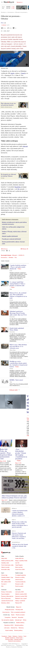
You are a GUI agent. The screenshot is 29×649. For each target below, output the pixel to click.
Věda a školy (12, 350)
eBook (4, 28)
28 (15, 28)
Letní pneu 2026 (19, 591)
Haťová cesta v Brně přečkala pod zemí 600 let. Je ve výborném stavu (18, 346)
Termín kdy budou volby (7, 565)
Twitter (9, 636)
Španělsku (18, 187)
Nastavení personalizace (14, 641)
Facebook (4, 636)
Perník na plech (19, 586)
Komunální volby (5, 569)
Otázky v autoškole (20, 600)
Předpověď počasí (9, 609)
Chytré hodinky (9, 630)
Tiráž (25, 636)
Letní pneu (7, 627)
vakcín (12, 73)
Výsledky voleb (5, 562)
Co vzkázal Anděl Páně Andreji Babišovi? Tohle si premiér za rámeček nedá (17, 283)
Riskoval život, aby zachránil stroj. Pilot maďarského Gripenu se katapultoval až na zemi (18, 295)
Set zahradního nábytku (8, 620)
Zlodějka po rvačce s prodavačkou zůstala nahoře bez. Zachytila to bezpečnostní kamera (18, 364)
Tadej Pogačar (19, 565)
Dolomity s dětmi (5, 603)
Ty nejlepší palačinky (20, 575)
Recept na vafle (19, 584)
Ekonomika (12, 316)
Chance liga (4, 575)
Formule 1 (4, 584)
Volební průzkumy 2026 (7, 560)
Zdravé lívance (19, 579)
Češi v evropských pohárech (18, 612)
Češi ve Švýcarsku (6, 598)
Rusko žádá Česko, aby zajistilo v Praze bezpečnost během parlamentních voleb (6, 454)
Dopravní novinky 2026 (21, 596)
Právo (2, 22)
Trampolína (7, 617)
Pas (16, 257)
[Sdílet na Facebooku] (7, 250)
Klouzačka (20, 617)
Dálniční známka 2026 (21, 594)
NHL (2, 586)
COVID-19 (21, 255)
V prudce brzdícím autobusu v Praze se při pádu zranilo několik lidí (18, 267)
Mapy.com (18, 607)
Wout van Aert (18, 567)
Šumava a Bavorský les (7, 596)
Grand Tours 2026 (20, 569)
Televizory (21, 627)
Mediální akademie (10, 637)
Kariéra (20, 636)
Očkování (14, 255)
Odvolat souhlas (18, 639)
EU (19, 189)
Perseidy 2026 (19, 609)
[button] (14, 59)
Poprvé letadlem (5, 594)
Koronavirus (4, 257)
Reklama (15, 636)
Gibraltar (11, 257)
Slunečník (14, 617)
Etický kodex (19, 637)
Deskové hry (14, 627)
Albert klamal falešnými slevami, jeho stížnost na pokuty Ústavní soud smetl (14, 497)
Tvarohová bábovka (20, 581)
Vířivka (24, 620)
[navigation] (2, 2)
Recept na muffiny (20, 577)
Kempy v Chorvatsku (6, 591)
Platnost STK (18, 603)
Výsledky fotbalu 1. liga (7, 577)
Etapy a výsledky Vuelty (21, 560)
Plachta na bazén (20, 614)
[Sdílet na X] (9, 250)
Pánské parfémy (18, 630)
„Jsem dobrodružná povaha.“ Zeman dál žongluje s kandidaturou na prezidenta (21, 454)
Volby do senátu (5, 567)
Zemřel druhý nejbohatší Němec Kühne (17, 329)
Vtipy (11, 289)
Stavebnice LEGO (8, 625)
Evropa (2, 178)
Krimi (11, 270)
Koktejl (11, 368)
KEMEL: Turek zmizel (16, 380)
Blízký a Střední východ (6, 107)
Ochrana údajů (9, 639)
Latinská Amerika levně (7, 600)
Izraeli (23, 73)
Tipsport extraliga (5, 579)
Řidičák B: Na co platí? (21, 598)
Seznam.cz (19, 2)
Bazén (13, 614)
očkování (25, 146)
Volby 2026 (4, 558)
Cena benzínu (6, 612)
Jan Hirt (17, 562)
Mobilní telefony (20, 622)
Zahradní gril (18, 620)
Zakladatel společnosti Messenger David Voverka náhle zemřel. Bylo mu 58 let (18, 313)
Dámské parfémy (19, 625)
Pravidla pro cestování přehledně (11, 239)
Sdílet (10, 28)
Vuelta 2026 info (19, 558)
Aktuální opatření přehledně (10, 236)
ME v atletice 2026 (6, 581)
